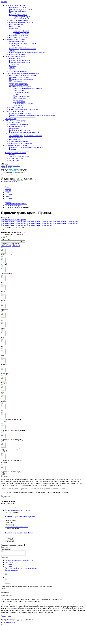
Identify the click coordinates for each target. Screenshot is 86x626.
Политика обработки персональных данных (21, 568)
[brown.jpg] (3, 299)
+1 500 (4, 421)
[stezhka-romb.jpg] (3, 271)
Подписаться (6, 549)
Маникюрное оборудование (15, 39)
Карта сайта (9, 562)
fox (2, 346)
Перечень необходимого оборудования (19, 560)
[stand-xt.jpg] (3, 429)
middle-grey (5, 374)
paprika (3, 401)
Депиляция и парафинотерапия (16, 145)
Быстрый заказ (15, 244)
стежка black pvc (7, 273)
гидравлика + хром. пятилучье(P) (13, 430)
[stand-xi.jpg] (3, 447)
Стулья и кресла (10, 119)
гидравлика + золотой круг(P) (11, 460)
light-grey (4, 364)
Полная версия (6, 616)
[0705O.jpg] (3, 253)
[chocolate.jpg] (3, 317)
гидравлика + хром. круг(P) (11, 449)
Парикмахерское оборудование (16, 5)
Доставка (8, 564)
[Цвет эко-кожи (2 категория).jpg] (3, 417)
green (3, 355)
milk (2, 392)
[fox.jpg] (3, 344)
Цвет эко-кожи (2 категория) (11, 419)
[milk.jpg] (3, 390)
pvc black (4, 264)
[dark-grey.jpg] (3, 381)
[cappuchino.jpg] (3, 308)
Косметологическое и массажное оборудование (22, 73)
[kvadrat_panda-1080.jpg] (3, 438)
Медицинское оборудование (15, 111)
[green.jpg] (3, 353)
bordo (3, 291)
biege (2, 337)
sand (2, 410)
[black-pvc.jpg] (3, 262)
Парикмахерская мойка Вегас (19, 533)
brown (3, 300)
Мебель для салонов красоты (15, 153)
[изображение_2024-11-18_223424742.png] (3, 470)
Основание (16, 246)
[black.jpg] (3, 280)
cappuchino (4, 310)
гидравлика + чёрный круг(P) (11, 472)
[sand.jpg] (3, 408)
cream (3, 328)
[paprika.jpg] (3, 399)
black (2, 282)
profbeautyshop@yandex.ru (10, 181)
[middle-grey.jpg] (3, 372)
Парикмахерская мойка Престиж (20, 516)
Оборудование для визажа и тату (17, 134)
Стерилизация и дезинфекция (15, 121)
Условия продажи (11, 570)
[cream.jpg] (3, 326)
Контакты (8, 566)
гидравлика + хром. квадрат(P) (12, 440)
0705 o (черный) (6, 255)
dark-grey (4, 383)
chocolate (4, 319)
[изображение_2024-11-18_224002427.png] (3, 458)
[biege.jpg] (3, 335)
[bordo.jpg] (3, 289)
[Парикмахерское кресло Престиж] (13, 220)
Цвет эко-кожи (6, 246)
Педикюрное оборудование (15, 56)
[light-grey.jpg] (3, 363)
